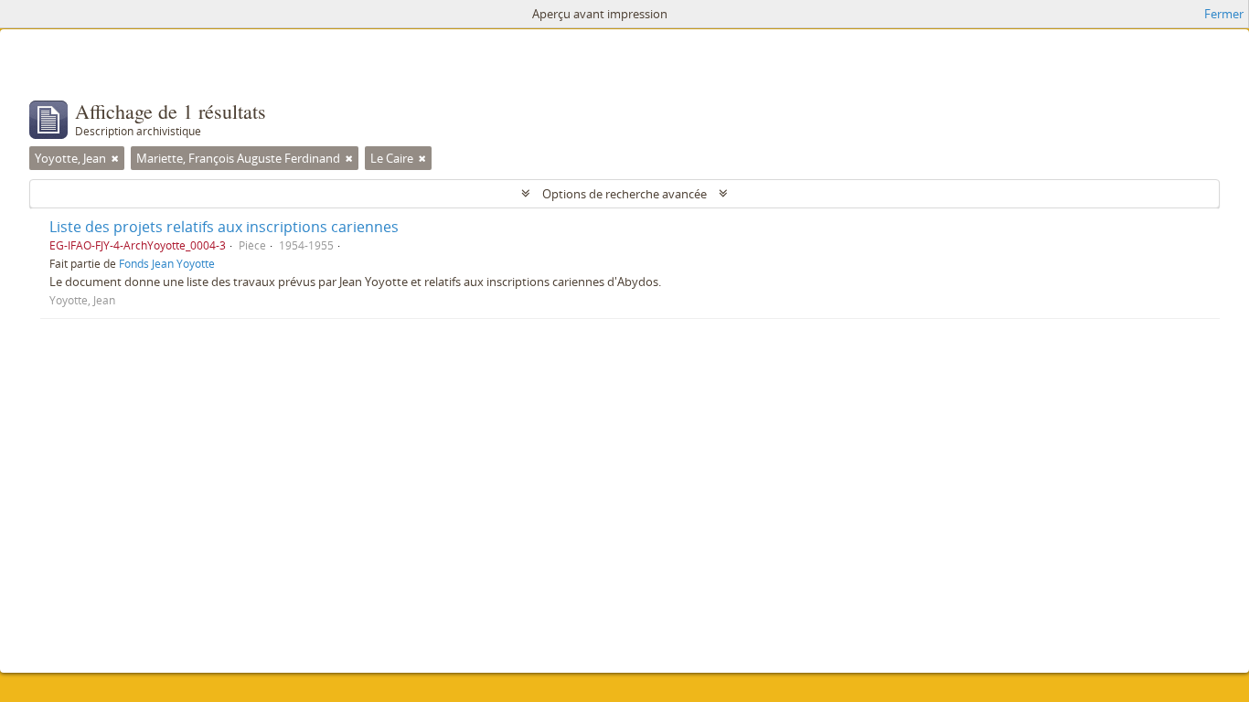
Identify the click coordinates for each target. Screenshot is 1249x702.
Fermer (1224, 13)
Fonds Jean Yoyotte (167, 263)
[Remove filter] (115, 158)
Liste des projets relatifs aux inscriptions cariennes (224, 227)
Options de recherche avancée (624, 194)
